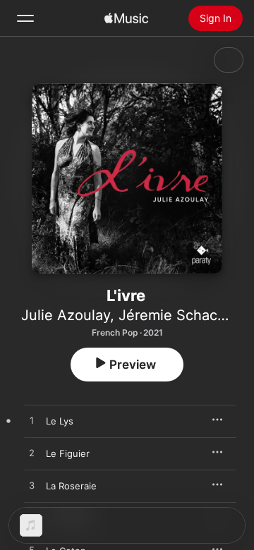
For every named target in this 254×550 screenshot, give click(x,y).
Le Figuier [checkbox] (68, 453)
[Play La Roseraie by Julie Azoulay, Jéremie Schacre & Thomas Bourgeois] (32, 485)
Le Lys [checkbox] (59, 421)
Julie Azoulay (65, 315)
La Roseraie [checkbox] (71, 485)
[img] (126, 18)
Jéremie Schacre (175, 315)
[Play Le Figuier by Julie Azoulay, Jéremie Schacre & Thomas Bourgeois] (32, 453)
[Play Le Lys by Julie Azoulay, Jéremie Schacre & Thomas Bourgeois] (32, 421)
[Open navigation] (25, 18)
